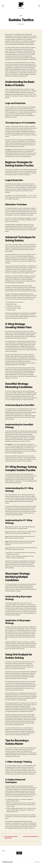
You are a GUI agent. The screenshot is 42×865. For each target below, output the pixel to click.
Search (3, 850)
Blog (21, 15)
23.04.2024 (21, 24)
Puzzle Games (9, 861)
